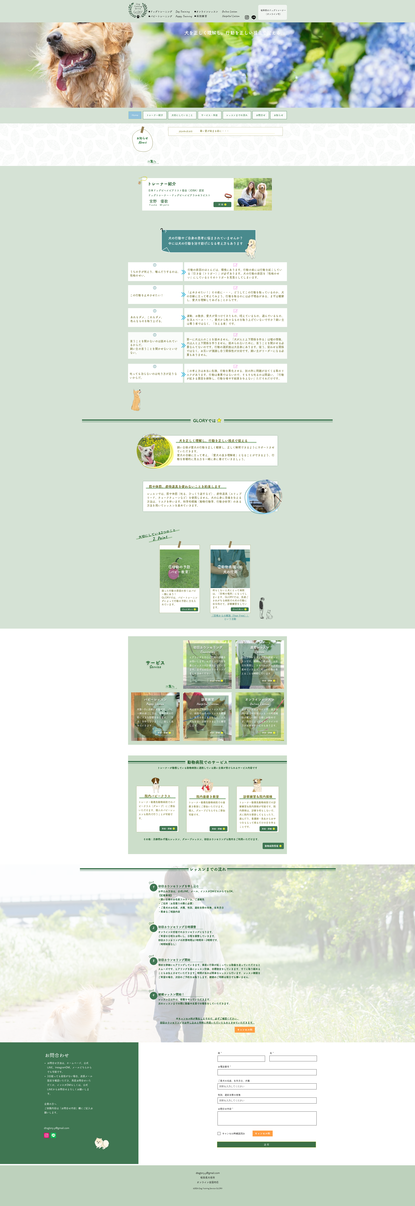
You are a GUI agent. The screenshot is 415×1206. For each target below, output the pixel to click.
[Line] (253, 17)
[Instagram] (46, 1135)
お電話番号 (223, 1067)
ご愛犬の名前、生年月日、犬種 (234, 1081)
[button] (207, 65)
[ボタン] (225, 131)
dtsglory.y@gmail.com (56, 1128)
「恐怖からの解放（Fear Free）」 (230, 615)
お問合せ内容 (224, 1109)
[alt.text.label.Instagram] (246, 17)
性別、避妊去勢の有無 (229, 1095)
